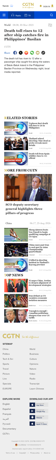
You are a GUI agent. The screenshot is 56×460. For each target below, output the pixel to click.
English (6, 404)
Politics (6, 354)
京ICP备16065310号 (37, 441)
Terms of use (10, 453)
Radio (18, 15)
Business (34, 354)
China (5, 349)
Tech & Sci (8, 359)
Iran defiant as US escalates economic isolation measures (38, 298)
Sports (6, 364)
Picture (6, 373)
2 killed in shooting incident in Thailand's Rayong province (39, 262)
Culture (33, 359)
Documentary (9, 428)
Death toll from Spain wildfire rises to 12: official (39, 156)
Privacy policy (35, 453)
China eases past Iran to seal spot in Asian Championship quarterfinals (39, 248)
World (32, 349)
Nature (33, 368)
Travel (6, 368)
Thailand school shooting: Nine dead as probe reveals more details (39, 142)
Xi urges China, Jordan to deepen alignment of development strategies (40, 283)
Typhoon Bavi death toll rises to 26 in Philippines (38, 125)
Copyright (22, 453)
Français (7, 414)
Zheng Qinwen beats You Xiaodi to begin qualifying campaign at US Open (39, 233)
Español (7, 409)
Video (32, 373)
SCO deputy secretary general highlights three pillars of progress (24, 209)
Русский (6, 423)
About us (47, 453)
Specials (7, 383)
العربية (6, 418)
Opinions (34, 364)
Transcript (34, 383)
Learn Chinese (37, 388)
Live (5, 378)
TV (29, 15)
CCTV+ (6, 433)
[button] (8, 197)
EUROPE (7, 388)
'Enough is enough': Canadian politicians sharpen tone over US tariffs (39, 314)
